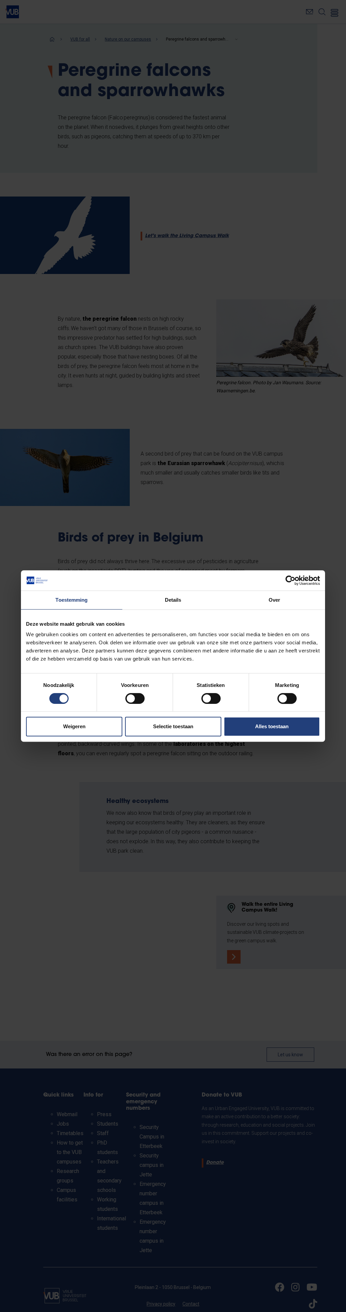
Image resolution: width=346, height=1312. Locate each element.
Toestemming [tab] (71, 600)
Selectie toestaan (173, 726)
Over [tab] (274, 600)
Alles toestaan (272, 726)
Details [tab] (173, 600)
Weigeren (74, 726)
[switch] (135, 698)
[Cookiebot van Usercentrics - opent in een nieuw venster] (290, 580)
